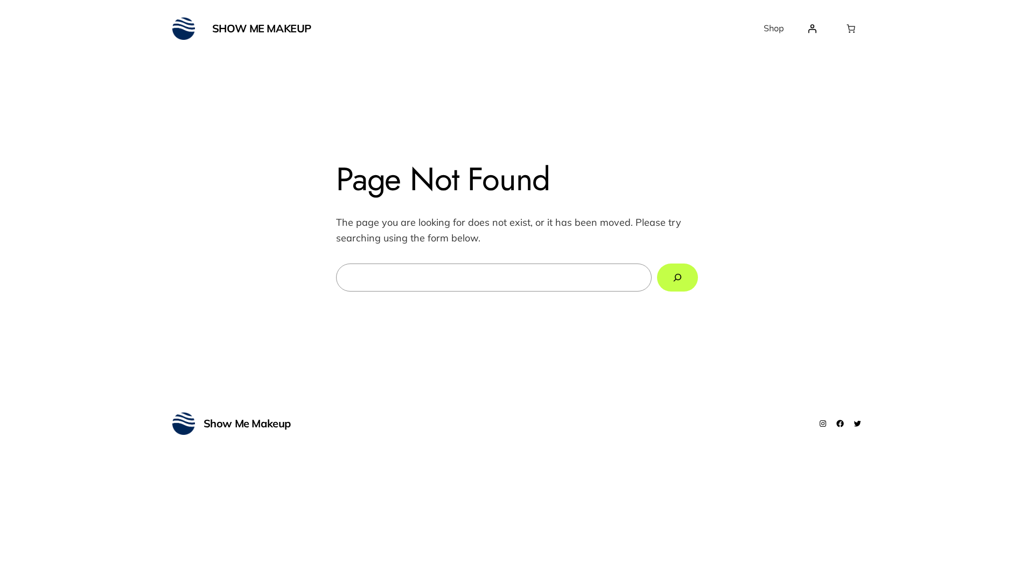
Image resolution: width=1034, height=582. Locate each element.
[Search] (677, 278)
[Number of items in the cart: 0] (851, 28)
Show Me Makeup (261, 28)
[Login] (812, 28)
